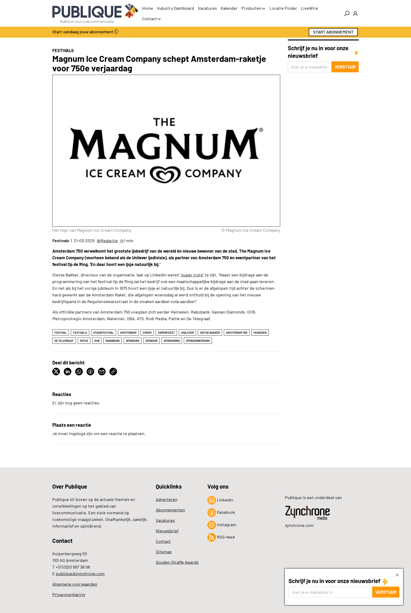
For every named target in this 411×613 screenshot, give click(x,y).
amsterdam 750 (236, 332)
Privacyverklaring (68, 594)
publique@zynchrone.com (80, 573)
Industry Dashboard (175, 8)
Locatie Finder (283, 8)
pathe (84, 340)
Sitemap (164, 551)
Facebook (225, 512)
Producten (251, 8)
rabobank (113, 340)
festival (60, 332)
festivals (80, 332)
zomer (147, 332)
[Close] (397, 574)
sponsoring (172, 340)
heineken (260, 332)
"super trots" (192, 274)
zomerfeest (166, 332)
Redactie (109, 240)
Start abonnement (333, 31)
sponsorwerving (198, 340)
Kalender (229, 8)
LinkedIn (224, 499)
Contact (149, 18)
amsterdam (128, 332)
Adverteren (166, 499)
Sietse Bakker (210, 332)
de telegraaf (64, 340)
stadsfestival (103, 332)
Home (147, 8)
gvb (96, 340)
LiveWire (309, 8)
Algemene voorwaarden (74, 584)
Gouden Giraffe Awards (177, 562)
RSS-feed (225, 536)
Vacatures (207, 8)
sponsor (151, 340)
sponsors (132, 340)
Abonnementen (170, 509)
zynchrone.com (299, 525)
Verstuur (385, 592)
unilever (187, 332)
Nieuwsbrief (167, 530)
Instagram (226, 524)
